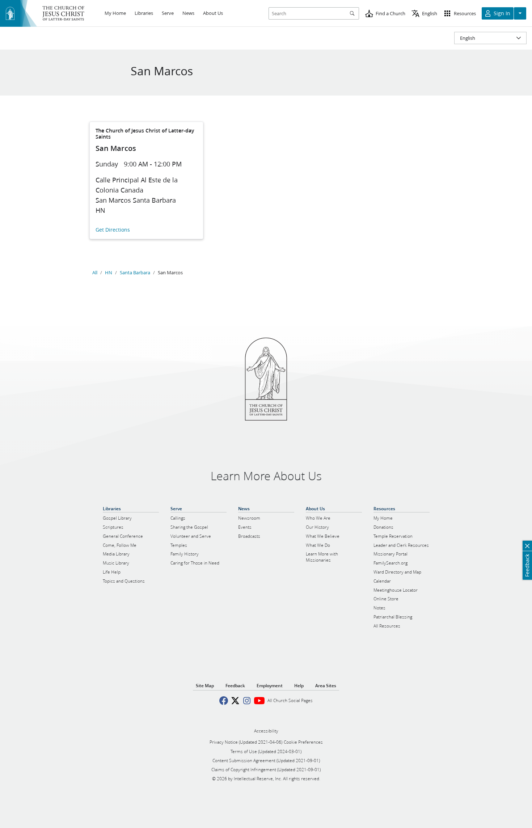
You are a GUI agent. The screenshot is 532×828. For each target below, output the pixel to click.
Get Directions (113, 230)
